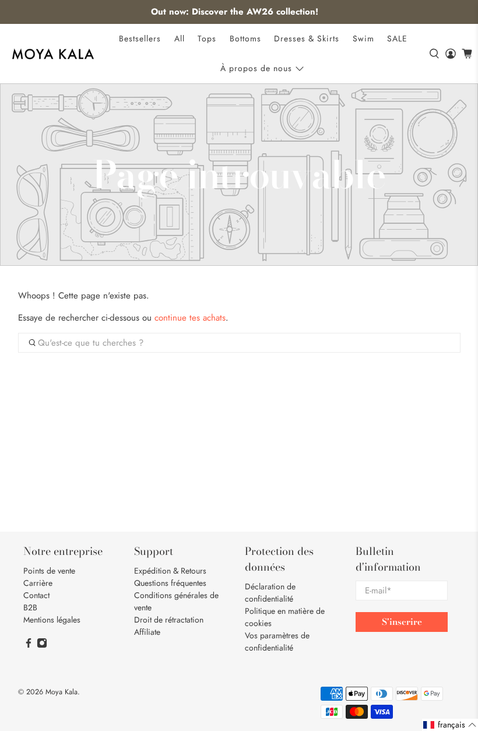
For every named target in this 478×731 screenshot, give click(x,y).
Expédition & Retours (170, 571)
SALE (397, 38)
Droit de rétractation (168, 619)
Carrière (37, 583)
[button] (450, 725)
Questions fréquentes (170, 583)
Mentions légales (51, 619)
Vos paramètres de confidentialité (277, 641)
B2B (30, 607)
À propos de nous (256, 68)
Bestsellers (140, 38)
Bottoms (245, 38)
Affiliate (147, 632)
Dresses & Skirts (306, 38)
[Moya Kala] (53, 53)
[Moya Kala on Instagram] (42, 645)
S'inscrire (402, 621)
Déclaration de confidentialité (270, 593)
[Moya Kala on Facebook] (28, 645)
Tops (207, 38)
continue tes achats (190, 317)
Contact (36, 595)
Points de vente (49, 571)
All (179, 38)
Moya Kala (61, 692)
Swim (363, 38)
